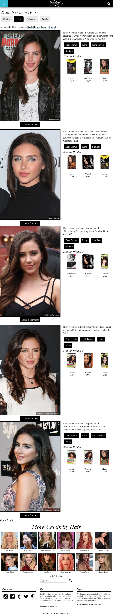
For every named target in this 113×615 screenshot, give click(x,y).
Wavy (68, 345)
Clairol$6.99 (104, 79)
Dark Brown (33, 26)
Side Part (96, 240)
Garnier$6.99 (105, 274)
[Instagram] (5, 599)
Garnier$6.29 (71, 470)
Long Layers (98, 45)
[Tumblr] (19, 599)
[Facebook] (12, 599)
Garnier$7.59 (71, 79)
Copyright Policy (95, 604)
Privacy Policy (82, 604)
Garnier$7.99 (105, 175)
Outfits (6, 19)
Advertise (43, 606)
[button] (4, 3)
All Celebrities (56, 576)
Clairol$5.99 (88, 373)
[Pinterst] (32, 599)
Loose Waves (98, 435)
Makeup (31, 19)
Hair (18, 19)
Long (43, 26)
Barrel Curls (71, 339)
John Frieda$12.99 (88, 79)
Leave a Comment (30, 124)
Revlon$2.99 (71, 175)
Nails (45, 19)
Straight (52, 26)
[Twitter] (26, 599)
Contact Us (52, 606)
